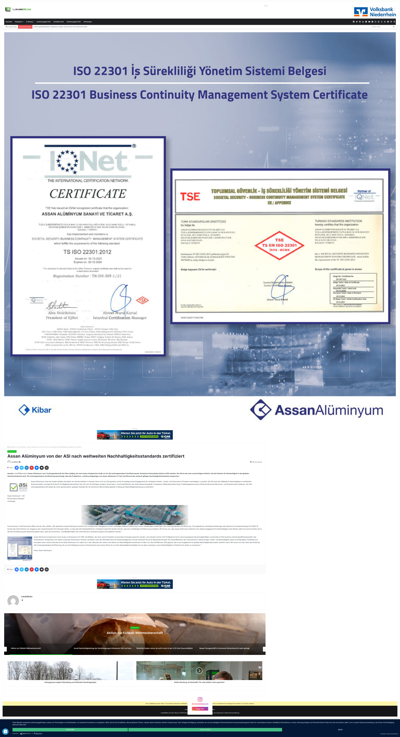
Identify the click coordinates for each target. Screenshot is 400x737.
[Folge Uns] (200, 700)
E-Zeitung (29, 22)
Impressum (220, 713)
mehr (340, 730)
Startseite (9, 22)
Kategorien (18, 22)
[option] (135, 634)
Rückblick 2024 (59, 22)
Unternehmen (21, 447)
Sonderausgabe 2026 (74, 22)
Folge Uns (200, 709)
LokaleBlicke (15, 462)
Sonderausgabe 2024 (44, 22)
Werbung (134, 428)
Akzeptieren (205, 730)
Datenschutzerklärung (232, 713)
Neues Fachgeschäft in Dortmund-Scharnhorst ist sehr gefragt (135, 633)
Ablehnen (70, 730)
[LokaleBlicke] (18, 9)
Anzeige (266, 5)
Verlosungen (88, 22)
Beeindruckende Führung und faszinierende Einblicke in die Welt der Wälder (58, 27)
